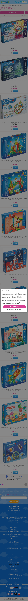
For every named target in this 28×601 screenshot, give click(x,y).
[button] (14, 309)
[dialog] (14, 300)
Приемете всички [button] (14, 306)
